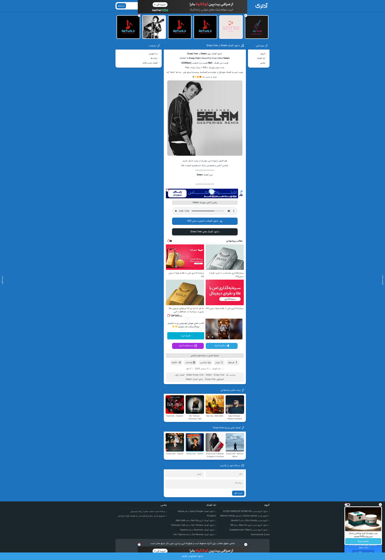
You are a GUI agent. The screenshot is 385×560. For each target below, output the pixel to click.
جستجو (121, 6)
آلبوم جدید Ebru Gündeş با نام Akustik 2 (249, 520)
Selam (209, 375)
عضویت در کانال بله (363, 552)
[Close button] (380, 504)
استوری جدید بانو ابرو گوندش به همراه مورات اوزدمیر (141, 516)
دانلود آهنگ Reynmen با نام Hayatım (197, 530)
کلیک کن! (185, 335)
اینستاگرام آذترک (186, 345)
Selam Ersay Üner (195, 375)
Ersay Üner (219, 375)
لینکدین (203, 362)
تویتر (217, 362)
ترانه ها (154, 58)
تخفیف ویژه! (363, 541)
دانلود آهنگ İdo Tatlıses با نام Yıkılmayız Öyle (192, 525)
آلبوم (263, 53)
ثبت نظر (238, 493)
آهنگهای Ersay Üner (214, 379)
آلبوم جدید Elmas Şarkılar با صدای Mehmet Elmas (244, 516)
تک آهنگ (216, 368)
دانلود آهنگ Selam (194, 379)
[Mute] (212, 337)
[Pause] (208, 337)
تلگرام (174, 362)
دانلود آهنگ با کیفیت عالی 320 (203, 221)
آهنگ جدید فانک (149, 63)
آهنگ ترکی (179, 375)
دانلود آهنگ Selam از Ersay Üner (223, 45)
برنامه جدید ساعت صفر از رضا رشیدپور (148, 511)
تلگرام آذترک (219, 345)
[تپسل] (167, 190)
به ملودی (153, 53)
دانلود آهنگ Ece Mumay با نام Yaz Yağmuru (193, 534)
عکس (262, 63)
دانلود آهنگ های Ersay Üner (204, 231)
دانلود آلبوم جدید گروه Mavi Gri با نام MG (249, 525)
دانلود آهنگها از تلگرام (192, 556)
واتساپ (188, 362)
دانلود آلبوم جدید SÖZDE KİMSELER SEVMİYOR (245, 511)
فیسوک (231, 362)
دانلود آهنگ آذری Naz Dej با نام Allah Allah (195, 520)
